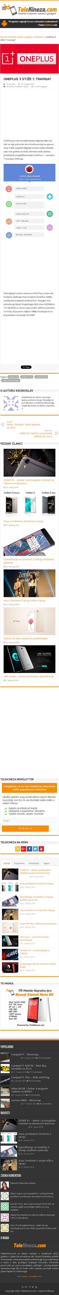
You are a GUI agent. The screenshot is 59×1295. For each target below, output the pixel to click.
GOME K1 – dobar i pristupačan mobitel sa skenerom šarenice (35, 871)
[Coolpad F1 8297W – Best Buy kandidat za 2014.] (5, 1068)
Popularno (19, 863)
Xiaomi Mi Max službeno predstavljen (26, 638)
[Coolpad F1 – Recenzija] (5, 1057)
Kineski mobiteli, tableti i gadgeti (16, 36)
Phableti (18, 86)
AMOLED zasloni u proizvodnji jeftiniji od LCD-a (36, 433)
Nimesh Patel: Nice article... (23, 1183)
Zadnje (6, 863)
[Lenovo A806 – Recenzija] (5, 1103)
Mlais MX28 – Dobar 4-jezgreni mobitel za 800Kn (29, 1090)
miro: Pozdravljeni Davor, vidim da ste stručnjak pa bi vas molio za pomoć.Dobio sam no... (33, 1228)
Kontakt (33, 1276)
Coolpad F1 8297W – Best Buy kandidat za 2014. (28, 1067)
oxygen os (41, 377)
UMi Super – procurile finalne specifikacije (29, 676)
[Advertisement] (31, 113)
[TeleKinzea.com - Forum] (29, 23)
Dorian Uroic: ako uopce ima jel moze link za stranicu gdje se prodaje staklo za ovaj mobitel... (32, 1206)
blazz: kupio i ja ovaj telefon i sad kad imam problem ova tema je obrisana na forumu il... (32, 1195)
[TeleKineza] (29, 9)
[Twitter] (35, 849)
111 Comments (35, 1072)
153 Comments (44, 1058)
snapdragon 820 (11, 380)
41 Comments (34, 1095)
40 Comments (45, 1104)
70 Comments (35, 1081)
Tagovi (46, 863)
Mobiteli (39, 36)
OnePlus (14, 377)
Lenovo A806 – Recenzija (26, 1100)
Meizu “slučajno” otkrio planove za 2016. (23, 424)
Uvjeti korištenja (46, 1290)
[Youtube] (41, 849)
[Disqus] (29, 735)
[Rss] (17, 849)
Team (24, 1276)
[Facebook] (29, 849)
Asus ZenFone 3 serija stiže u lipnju (25, 600)
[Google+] (23, 849)
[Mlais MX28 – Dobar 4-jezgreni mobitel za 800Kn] (5, 1091)
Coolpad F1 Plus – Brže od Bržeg (30, 1077)
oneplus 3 (27, 377)
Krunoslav (10, 84)
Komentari (34, 863)
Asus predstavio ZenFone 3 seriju (23, 521)
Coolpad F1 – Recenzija (24, 1054)
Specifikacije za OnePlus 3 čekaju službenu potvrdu (36, 898)
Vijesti (25, 86)
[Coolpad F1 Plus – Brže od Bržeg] (5, 1080)
